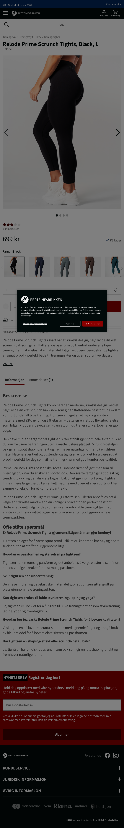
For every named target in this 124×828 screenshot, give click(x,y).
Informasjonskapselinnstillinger (35, 324)
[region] (62, 311)
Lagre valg (70, 324)
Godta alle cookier (93, 324)
